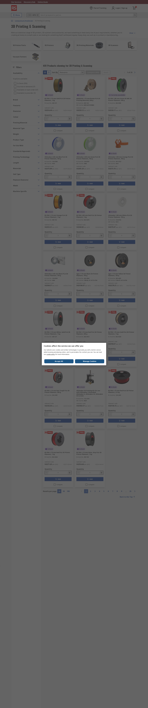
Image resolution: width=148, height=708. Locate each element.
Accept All (59, 361)
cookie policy (50, 354)
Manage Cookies (89, 361)
